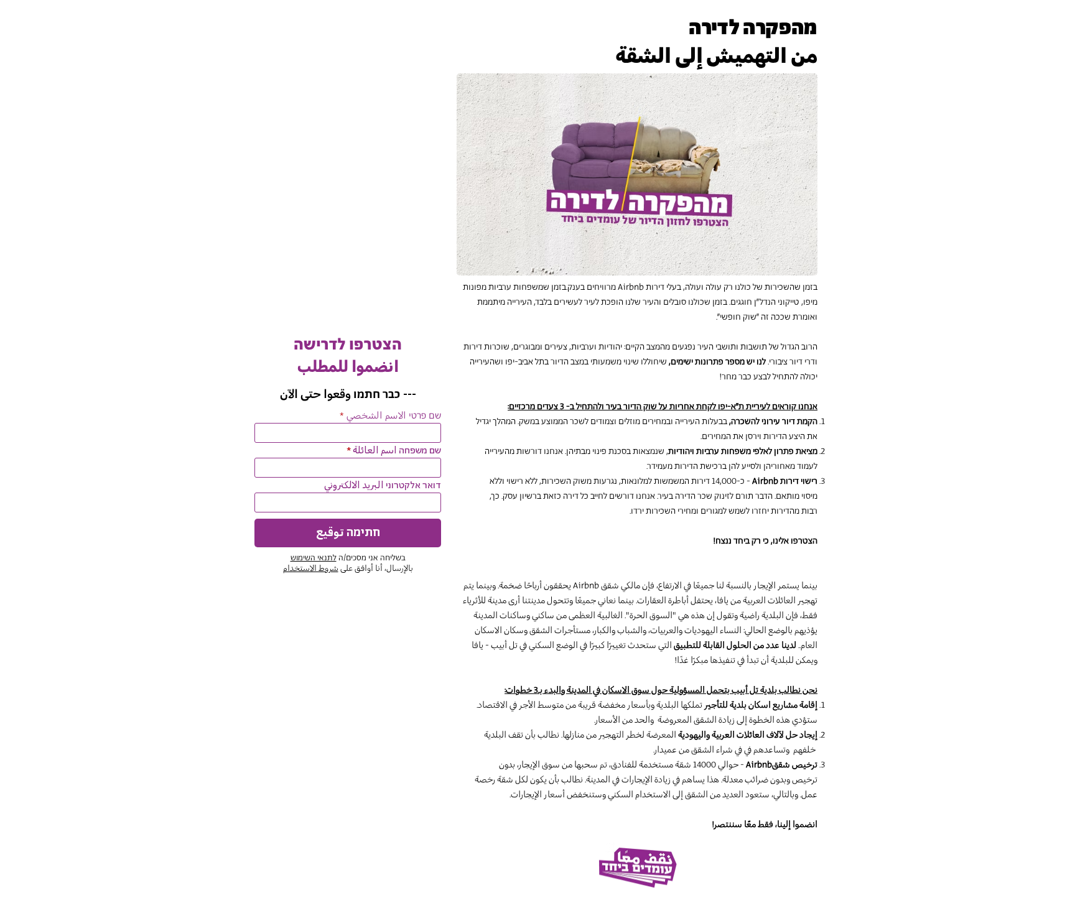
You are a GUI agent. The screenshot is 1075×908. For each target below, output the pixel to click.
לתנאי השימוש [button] (314, 558)
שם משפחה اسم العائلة (397, 451)
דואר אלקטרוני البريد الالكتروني (382, 486)
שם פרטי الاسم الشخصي (394, 416)
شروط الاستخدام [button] (310, 569)
